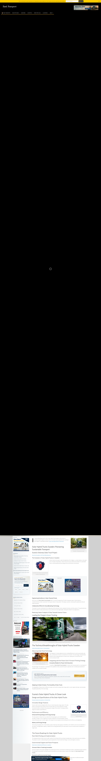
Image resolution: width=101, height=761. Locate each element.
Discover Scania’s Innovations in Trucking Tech (41, 700)
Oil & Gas (20, 589)
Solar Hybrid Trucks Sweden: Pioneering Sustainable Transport (21, 556)
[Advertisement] (21, 727)
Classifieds (45, 13)
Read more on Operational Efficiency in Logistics (41, 745)
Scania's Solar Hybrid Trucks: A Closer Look (21, 565)
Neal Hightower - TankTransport (47, 274)
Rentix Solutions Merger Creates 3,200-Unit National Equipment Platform (23, 689)
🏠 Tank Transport (6, 13)
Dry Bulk (27, 589)
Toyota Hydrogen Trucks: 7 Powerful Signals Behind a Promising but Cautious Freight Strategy (21, 651)
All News (16, 589)
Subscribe (23, 13)
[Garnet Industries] (21, 634)
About (51, 13)
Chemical (23, 589)
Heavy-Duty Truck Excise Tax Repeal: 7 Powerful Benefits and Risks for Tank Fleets (23, 669)
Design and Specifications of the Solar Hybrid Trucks (21, 568)
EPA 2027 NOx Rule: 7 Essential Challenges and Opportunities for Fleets (23, 680)
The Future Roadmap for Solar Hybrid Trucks (21, 570)
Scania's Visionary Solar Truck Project (20, 558)
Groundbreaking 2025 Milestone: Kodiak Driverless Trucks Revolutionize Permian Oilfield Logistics (23, 657)
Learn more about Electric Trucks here (56, 541)
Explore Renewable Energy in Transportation (40, 648)
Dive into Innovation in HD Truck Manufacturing (41, 555)
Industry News (15, 13)
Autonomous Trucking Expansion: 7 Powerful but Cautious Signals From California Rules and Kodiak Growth (23, 663)
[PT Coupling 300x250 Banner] (73, 591)
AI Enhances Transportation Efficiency (22, 685)
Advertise (30, 13)
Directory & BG (37, 13)
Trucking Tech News (50, 263)
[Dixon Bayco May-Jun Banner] (46, 591)
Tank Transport (9, 6)
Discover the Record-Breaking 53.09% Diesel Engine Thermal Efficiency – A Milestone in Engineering (22, 674)
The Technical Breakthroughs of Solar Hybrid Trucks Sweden (22, 563)
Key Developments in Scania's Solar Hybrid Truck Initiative (21, 573)
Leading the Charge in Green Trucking (20, 560)
